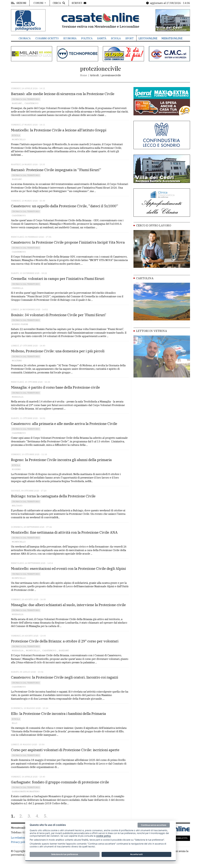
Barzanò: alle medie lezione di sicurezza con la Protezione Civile (62, 93)
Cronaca (25, 38)
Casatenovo (31, 103)
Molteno (17, 360)
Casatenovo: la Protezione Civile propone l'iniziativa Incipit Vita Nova (68, 242)
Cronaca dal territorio (26, 99)
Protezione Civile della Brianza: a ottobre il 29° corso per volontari (64, 641)
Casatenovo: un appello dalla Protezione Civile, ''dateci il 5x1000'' (64, 206)
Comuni (38, 3)
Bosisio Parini (20, 324)
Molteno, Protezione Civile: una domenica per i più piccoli (57, 351)
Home (83, 75)
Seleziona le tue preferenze (64, 854)
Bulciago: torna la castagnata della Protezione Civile (53, 496)
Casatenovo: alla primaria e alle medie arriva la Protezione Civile (64, 423)
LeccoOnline (148, 38)
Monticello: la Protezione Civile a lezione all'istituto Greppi (58, 130)
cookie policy (103, 835)
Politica (86, 38)
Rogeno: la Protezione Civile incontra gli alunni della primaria (61, 459)
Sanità (101, 38)
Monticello (19, 139)
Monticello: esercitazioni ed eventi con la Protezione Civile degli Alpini (68, 568)
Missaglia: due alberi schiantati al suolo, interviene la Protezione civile (68, 605)
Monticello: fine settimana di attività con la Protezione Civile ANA (64, 532)
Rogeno (16, 469)
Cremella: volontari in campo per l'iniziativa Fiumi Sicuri (57, 278)
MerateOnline (171, 38)
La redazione (18, 837)
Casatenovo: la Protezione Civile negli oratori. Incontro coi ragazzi (64, 677)
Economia (69, 38)
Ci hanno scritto (47, 38)
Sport (129, 38)
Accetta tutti (136, 854)
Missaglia (17, 397)
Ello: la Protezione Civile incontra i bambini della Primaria (58, 713)
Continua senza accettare (153, 825)
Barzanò (17, 103)
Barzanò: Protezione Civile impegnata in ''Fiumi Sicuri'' (56, 170)
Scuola (116, 38)
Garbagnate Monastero (26, 791)
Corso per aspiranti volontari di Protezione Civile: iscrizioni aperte (65, 750)
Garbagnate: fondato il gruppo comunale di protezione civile (60, 782)
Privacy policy (19, 842)
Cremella (17, 288)
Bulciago (17, 505)
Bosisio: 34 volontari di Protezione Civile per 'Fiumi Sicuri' (58, 315)
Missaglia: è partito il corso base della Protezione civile (55, 387)
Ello (14, 723)
